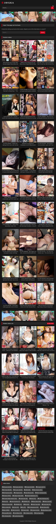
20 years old (30, 487)
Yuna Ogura (39, 513)
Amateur (7, 495)
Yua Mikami (18, 513)
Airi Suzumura (8, 492)
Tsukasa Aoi (35, 510)
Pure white (7, 507)
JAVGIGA (8, 3)
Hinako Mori (23, 498)
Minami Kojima (8, 504)
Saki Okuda (45, 507)
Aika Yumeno (38, 489)
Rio (23, 507)
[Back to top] (51, 520)
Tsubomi (25, 510)
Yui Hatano (28, 513)
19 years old (19, 487)
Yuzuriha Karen (18, 516)
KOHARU (26, 501)
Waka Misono (47, 510)
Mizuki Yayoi (36, 504)
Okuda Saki (46, 504)
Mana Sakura (37, 501)
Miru (27, 504)
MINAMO (19, 504)
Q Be (16, 507)
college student (18, 495)
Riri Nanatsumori (33, 507)
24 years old (18, 489)
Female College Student (10, 498)
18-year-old (7, 487)
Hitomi (33, 498)
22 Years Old (7, 489)
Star (6, 510)
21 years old (41, 487)
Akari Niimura (29, 492)
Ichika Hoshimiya (43, 498)
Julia (6, 501)
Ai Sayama (18, 492)
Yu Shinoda (7, 516)
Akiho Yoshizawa (41, 492)
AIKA (28, 489)
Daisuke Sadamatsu (32, 495)
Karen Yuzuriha (15, 501)
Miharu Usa (47, 501)
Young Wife (7, 513)
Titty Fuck (16, 510)
